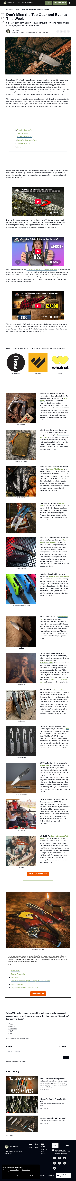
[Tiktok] (65, 1158)
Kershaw (11, 1026)
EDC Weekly (9, 9)
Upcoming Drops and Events (27, 140)
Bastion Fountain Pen (18, 974)
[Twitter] (54, 1158)
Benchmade (12, 1029)
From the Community (24, 130)
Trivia (19, 147)
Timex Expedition (17, 984)
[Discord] (65, 1163)
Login (48, 3)
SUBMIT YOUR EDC (38, 994)
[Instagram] (59, 1163)
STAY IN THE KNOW (60, 3)
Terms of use (26, 1170)
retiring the (56, 690)
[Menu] (69, 2)
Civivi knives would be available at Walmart (42, 270)
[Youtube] (59, 1158)
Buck (10, 1033)
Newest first (62, 1047)
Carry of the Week (23, 143)
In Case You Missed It (24, 137)
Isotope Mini (44, 765)
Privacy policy (14, 1170)
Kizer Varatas (15, 971)
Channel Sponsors (23, 133)
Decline (32, 1176)
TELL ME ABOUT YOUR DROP (38, 874)
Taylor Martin (16, 30)
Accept (9, 1176)
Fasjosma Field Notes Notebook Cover (24, 987)
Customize (20, 1176)
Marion (63, 690)
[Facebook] (54, 1163)
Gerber (10, 1024)
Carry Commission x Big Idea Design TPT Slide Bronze (30, 981)
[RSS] (54, 1168)
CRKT (10, 1031)
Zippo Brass (15, 977)
